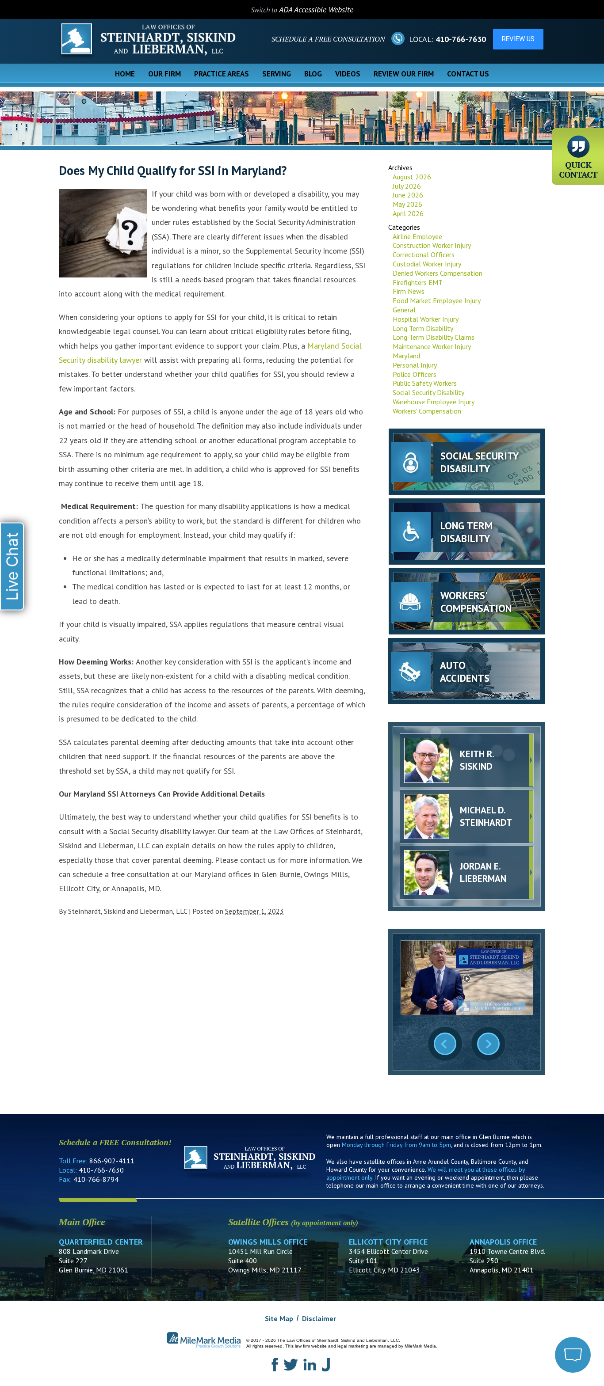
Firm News (408, 291)
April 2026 (408, 213)
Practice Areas (221, 74)
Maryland (406, 355)
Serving (276, 74)
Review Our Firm (404, 74)
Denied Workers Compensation (437, 273)
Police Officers (414, 374)
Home (125, 74)
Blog (313, 74)
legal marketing (352, 1346)
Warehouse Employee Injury (433, 401)
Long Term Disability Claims (433, 337)
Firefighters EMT (418, 282)
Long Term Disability (423, 328)
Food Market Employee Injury (437, 300)
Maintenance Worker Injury (432, 346)
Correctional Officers (424, 254)
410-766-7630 (461, 39)
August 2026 (412, 176)
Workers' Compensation (427, 410)
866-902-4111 (111, 1160)
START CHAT (531, 1307)
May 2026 (407, 204)
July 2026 (407, 186)
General (404, 309)
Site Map (279, 1318)
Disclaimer (319, 1318)
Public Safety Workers (425, 383)
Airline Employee (417, 236)
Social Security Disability (428, 392)
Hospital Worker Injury (426, 319)
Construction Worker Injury (432, 245)
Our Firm (164, 74)
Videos (347, 74)
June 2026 (408, 194)
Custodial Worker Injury (427, 263)
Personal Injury (415, 365)
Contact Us (468, 74)
